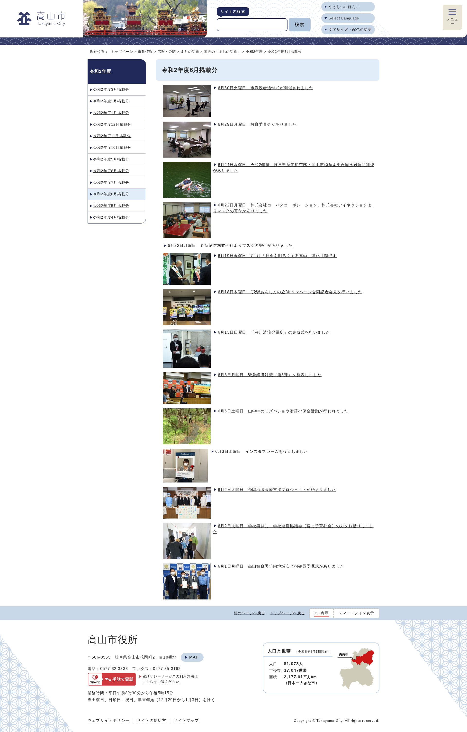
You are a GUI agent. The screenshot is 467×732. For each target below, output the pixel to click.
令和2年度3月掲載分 (111, 89)
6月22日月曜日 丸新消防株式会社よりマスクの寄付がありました (230, 245)
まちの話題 (190, 52)
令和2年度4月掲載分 (111, 217)
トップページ (122, 52)
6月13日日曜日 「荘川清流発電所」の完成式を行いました (274, 332)
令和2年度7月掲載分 (111, 182)
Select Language (344, 18)
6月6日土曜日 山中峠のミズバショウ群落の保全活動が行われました (283, 411)
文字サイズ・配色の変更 (350, 29)
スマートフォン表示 (356, 613)
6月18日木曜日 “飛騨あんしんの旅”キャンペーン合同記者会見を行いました (290, 292)
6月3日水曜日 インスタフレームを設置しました (261, 451)
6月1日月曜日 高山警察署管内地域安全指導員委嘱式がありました (281, 566)
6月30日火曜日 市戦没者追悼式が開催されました (265, 88)
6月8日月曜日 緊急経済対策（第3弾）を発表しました (270, 375)
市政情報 (145, 52)
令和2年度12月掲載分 (112, 124)
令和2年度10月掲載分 (112, 147)
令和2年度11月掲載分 (112, 136)
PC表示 (321, 613)
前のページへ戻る (249, 613)
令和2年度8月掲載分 (111, 171)
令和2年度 (254, 52)
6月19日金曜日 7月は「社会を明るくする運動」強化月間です (277, 256)
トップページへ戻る (287, 613)
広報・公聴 (167, 52)
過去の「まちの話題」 (222, 52)
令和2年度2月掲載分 (111, 101)
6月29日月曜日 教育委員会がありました (257, 124)
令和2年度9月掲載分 (111, 159)
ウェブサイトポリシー (108, 720)
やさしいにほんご (344, 7)
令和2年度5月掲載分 (111, 206)
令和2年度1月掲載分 (111, 113)
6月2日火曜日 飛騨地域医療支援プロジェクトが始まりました (277, 490)
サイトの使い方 (151, 720)
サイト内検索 (232, 11)
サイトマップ (186, 720)
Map (194, 657)
